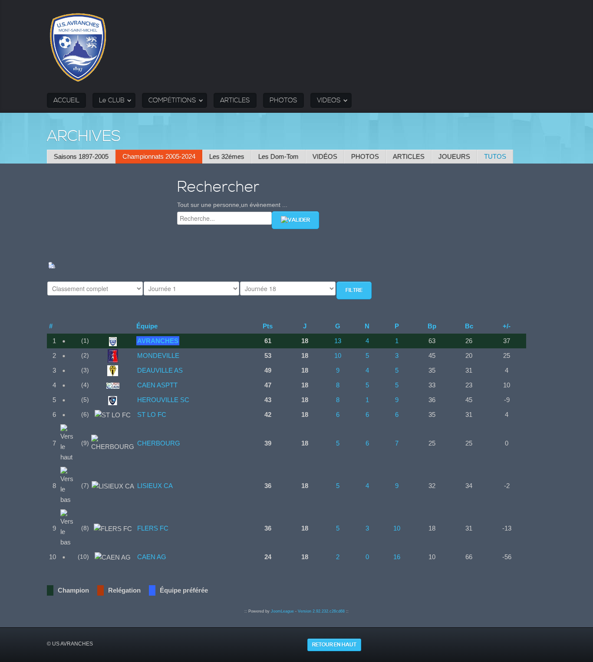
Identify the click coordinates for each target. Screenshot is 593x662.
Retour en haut (334, 645)
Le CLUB (112, 100)
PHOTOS (283, 100)
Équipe (147, 326)
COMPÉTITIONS (172, 100)
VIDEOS (329, 100)
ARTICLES (235, 100)
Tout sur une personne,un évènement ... (232, 204)
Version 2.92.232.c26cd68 (321, 611)
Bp (432, 326)
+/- (507, 326)
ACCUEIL (66, 100)
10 (337, 355)
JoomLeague (282, 611)
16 (396, 556)
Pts (268, 326)
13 (337, 340)
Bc (469, 326)
